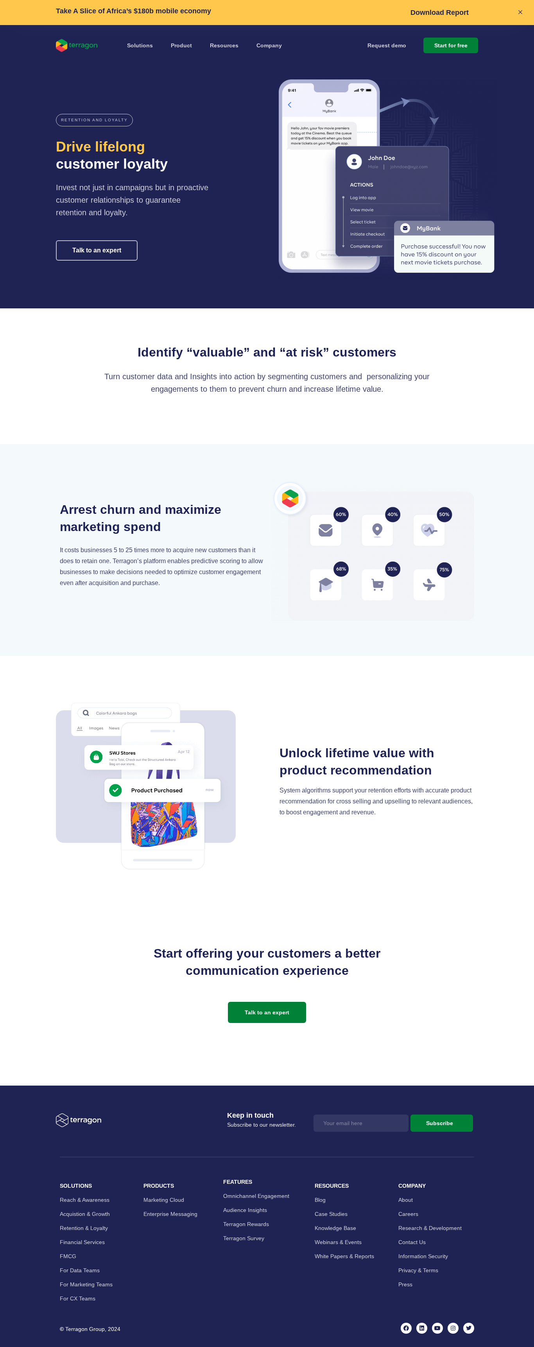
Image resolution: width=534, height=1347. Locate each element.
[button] (94, 120)
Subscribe (439, 1123)
